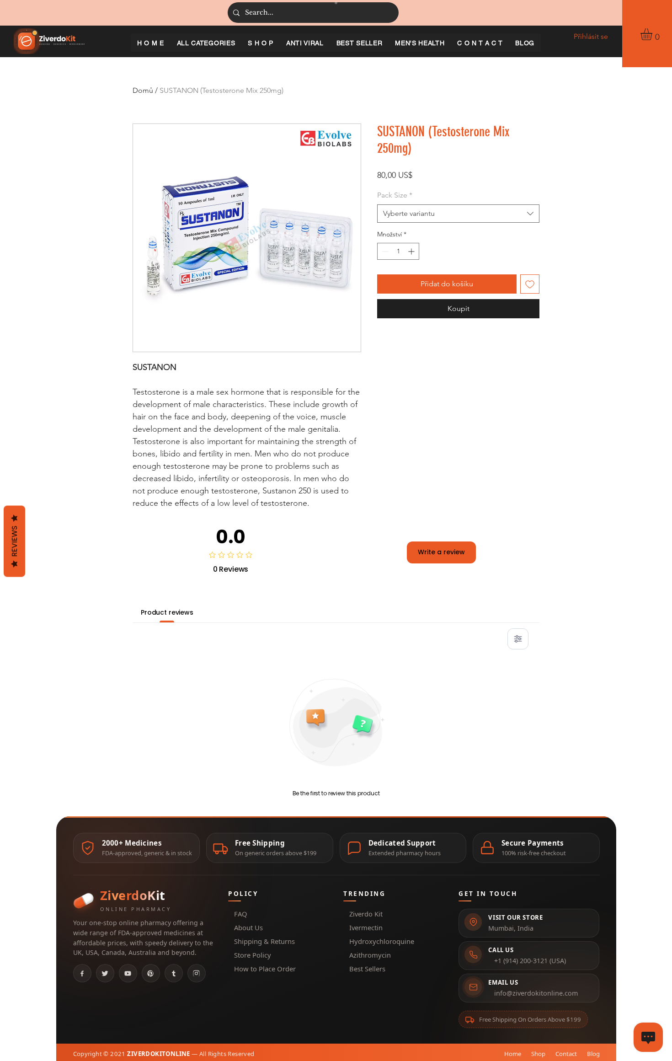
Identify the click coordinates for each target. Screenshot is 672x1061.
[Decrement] (384, 251)
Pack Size (394, 195)
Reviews (14, 541)
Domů (143, 90)
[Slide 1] (336, 2)
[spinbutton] (398, 251)
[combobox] (458, 213)
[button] (653, 34)
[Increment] (412, 251)
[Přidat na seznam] (529, 284)
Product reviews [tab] (167, 612)
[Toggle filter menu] (517, 638)
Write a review (441, 552)
